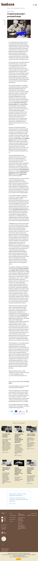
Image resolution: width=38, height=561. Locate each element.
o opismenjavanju (23, 174)
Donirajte (11, 521)
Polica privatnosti (12, 519)
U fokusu (12, 8)
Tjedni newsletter (34, 513)
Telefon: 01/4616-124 (21, 515)
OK (18, 559)
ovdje (21, 406)
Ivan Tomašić (6, 452)
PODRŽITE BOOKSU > (12, 503)
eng (36, 515)
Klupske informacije (13, 515)
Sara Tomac (30, 483)
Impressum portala (13, 517)
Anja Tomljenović (11, 11)
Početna (8, 8)
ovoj (18, 407)
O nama (11, 513)
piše (14, 209)
